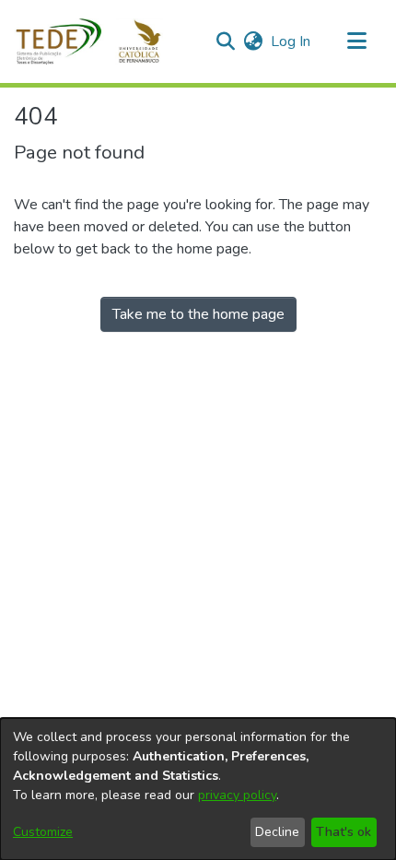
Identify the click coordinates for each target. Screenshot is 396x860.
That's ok (343, 832)
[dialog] (198, 789)
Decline (277, 832)
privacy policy (237, 795)
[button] (99, 41)
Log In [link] (291, 41)
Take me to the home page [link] (198, 314)
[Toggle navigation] (356, 41)
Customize (43, 832)
